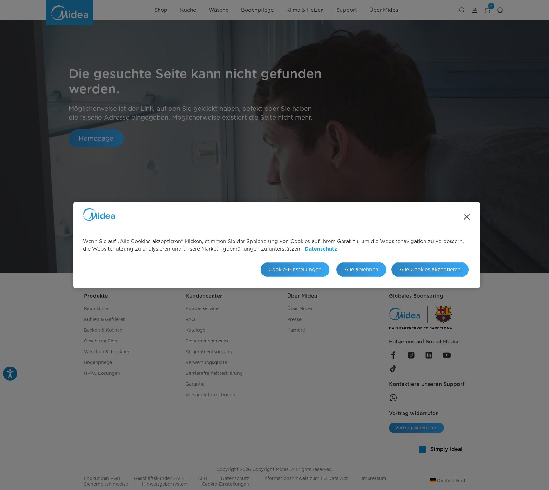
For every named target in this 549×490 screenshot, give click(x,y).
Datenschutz (321, 249)
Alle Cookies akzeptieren (430, 270)
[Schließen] (467, 217)
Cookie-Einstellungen (295, 270)
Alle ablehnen (361, 270)
